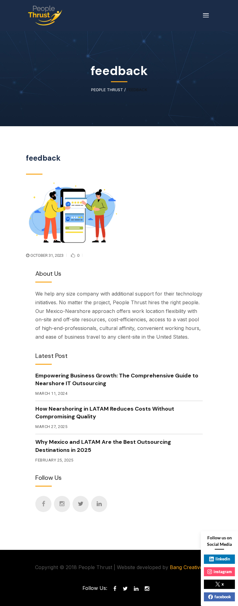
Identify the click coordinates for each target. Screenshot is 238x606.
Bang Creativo (186, 567)
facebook (222, 596)
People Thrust (107, 90)
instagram (223, 571)
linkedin (222, 558)
